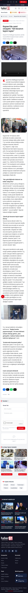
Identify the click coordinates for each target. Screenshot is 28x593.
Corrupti (6, 484)
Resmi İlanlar (4, 12)
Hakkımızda (17, 558)
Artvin (2, 560)
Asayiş (2, 563)
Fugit (21, 488)
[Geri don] (2, 296)
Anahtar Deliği (4, 558)
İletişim (16, 560)
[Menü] (22, 8)
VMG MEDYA (10, 591)
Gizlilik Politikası (4, 574)
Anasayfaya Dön (22, 474)
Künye (16, 563)
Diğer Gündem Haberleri (7, 474)
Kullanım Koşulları (5, 576)
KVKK (2, 579)
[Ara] (19, 8)
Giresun (13, 484)
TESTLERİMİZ (14, 12)
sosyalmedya (14, 488)
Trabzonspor (20, 484)
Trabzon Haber (4, 565)
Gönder (22, 428)
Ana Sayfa (4, 16)
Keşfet (24, 1)
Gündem (11, 16)
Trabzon (6, 488)
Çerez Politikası (4, 581)
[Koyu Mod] (15, 8)
